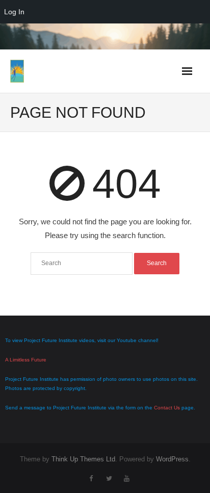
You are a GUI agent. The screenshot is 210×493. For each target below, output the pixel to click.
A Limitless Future (25, 359)
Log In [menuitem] (14, 12)
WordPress (172, 459)
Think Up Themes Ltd (83, 459)
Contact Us (167, 407)
